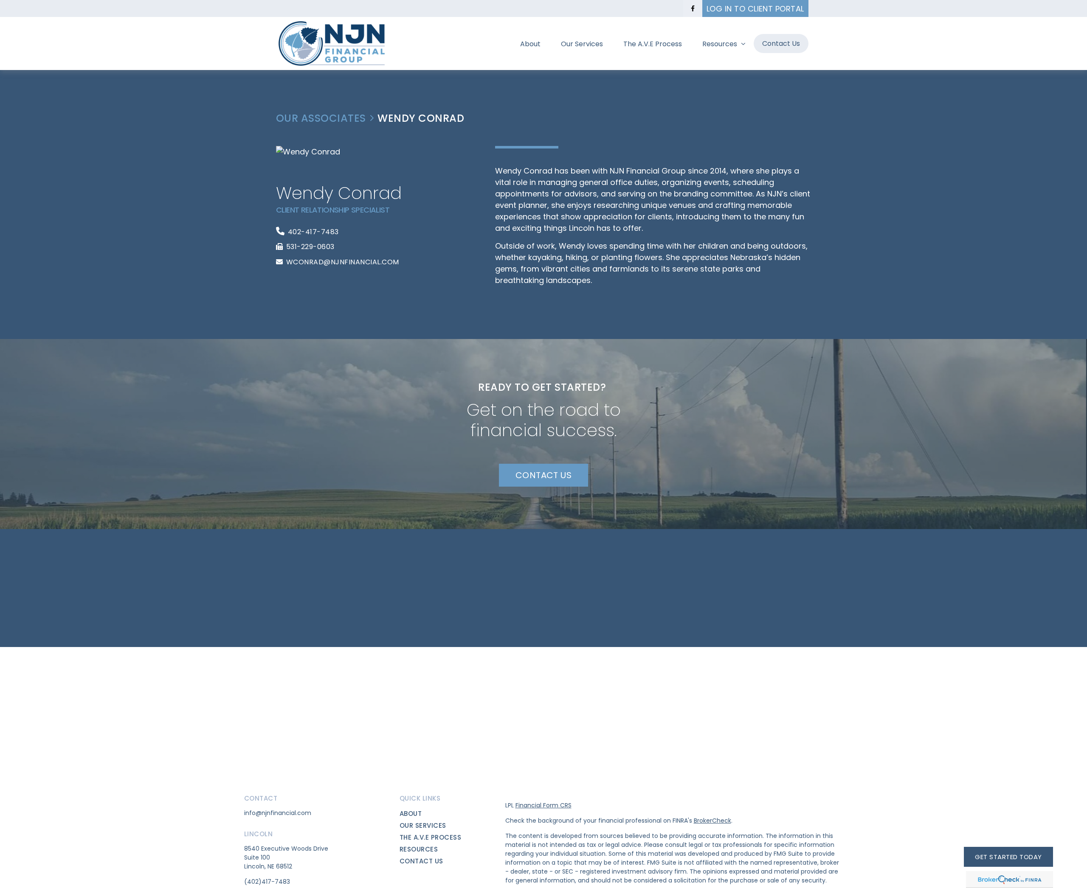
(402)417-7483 (267, 881)
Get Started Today (1008, 856)
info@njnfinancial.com (277, 813)
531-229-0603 (310, 247)
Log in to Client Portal (755, 8)
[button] (530, 43)
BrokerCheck (712, 820)
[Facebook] (692, 8)
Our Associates (321, 118)
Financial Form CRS (543, 805)
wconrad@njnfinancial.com (342, 262)
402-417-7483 (313, 232)
